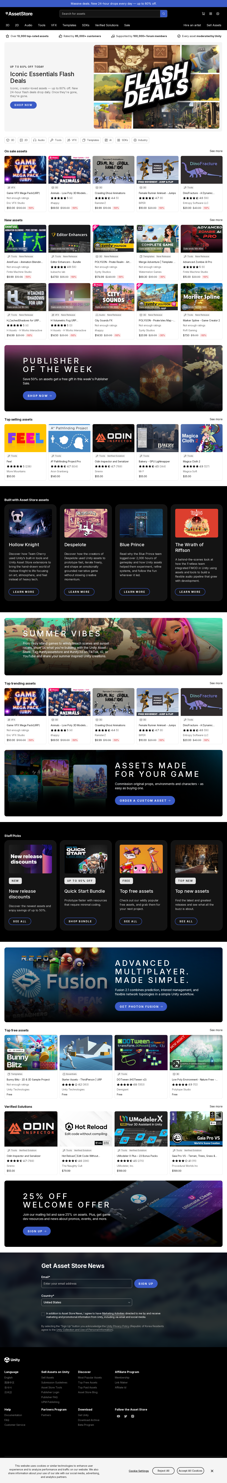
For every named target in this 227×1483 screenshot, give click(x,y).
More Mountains (16, 471)
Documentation (13, 1415)
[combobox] (86, 1302)
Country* (47, 1296)
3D (7, 25)
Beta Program (86, 1424)
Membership (122, 1377)
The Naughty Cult (72, 1165)
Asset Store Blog (88, 1392)
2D (17, 25)
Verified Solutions (106, 25)
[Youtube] (118, 1416)
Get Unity (83, 1415)
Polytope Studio (181, 1089)
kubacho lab (58, 271)
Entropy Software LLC (195, 202)
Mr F (141, 471)
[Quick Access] (210, 13)
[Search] (163, 13)
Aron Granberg (59, 471)
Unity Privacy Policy (118, 1326)
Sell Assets (214, 25)
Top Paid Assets (87, 1387)
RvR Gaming (190, 330)
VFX (54, 25)
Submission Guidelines (54, 1382)
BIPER (142, 202)
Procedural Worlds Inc (185, 1165)
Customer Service (14, 1424)
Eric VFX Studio (16, 202)
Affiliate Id (120, 1387)
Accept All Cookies (190, 1470)
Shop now (23, 104)
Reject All (163, 1470)
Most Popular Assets (90, 1377)
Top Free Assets (87, 1382)
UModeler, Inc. (125, 1165)
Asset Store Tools (51, 1387)
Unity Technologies (18, 1089)
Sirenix (99, 471)
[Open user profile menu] (217, 13)
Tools (41, 25)
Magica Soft (190, 471)
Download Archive (88, 1420)
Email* (45, 1277)
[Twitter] (125, 1416)
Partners (46, 1415)
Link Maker (121, 1382)
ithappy (55, 202)
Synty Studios (103, 271)
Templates (69, 25)
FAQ (6, 1420)
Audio (28, 25)
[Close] (212, 1471)
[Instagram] (132, 1416)
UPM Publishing (50, 1401)
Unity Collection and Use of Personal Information (84, 1329)
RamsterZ (100, 202)
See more (216, 151)
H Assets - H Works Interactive (24, 330)
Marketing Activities (113, 1313)
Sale (127, 25)
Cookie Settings (139, 1470)
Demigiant (122, 1089)
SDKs (85, 25)
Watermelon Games (150, 271)
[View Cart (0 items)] (203, 13)
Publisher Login (50, 1392)
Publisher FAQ (49, 1397)
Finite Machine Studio (19, 271)
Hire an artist (192, 25)
